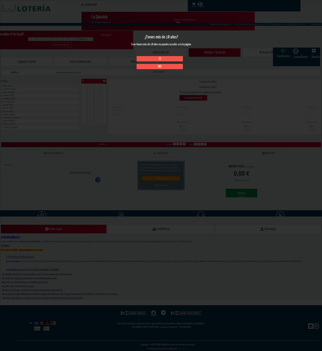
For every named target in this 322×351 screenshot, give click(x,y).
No (159, 66)
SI (160, 59)
